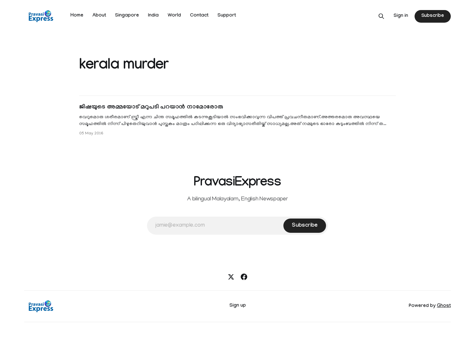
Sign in (401, 16)
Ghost (444, 306)
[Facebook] (244, 277)
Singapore (127, 16)
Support (226, 16)
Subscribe (432, 16)
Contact (199, 16)
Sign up (237, 306)
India (153, 16)
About (99, 16)
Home (76, 16)
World (174, 16)
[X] (231, 277)
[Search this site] (381, 16)
